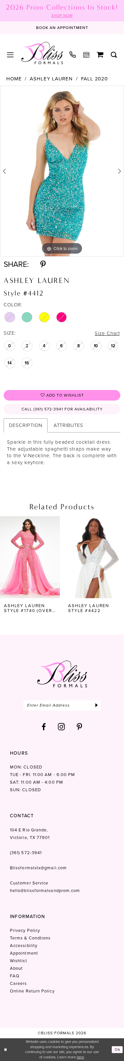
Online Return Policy (32, 991)
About (16, 968)
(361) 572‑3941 (26, 853)
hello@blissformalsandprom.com (45, 890)
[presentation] (30, 557)
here (80, 1057)
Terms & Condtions (30, 938)
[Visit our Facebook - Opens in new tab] (44, 727)
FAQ (15, 976)
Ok (117, 1049)
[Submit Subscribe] (96, 705)
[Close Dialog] (5, 1050)
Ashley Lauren (51, 78)
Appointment (24, 953)
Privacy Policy (25, 930)
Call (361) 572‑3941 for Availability (62, 409)
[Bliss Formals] (42, 53)
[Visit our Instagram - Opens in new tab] (61, 727)
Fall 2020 (94, 78)
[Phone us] (73, 54)
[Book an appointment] (86, 54)
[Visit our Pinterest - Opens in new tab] (79, 727)
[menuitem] (10, 54)
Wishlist (18, 961)
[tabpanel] (62, 171)
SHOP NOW (62, 15)
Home (14, 78)
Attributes (68, 425)
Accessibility (23, 945)
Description (25, 425)
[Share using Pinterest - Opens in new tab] (43, 264)
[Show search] (114, 54)
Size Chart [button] (107, 333)
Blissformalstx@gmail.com (38, 868)
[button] (10, 54)
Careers (18, 983)
